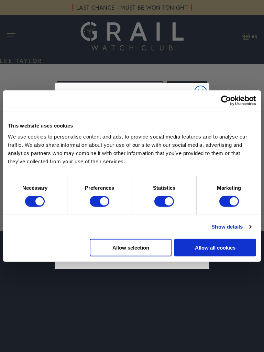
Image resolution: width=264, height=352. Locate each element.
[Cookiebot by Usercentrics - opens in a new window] (226, 101)
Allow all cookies (215, 247)
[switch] (99, 201)
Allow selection (130, 247)
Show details (227, 227)
